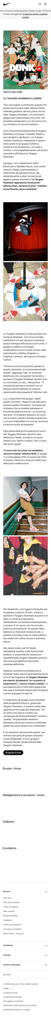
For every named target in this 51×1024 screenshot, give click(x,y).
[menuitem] (7, 988)
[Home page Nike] (7, 4)
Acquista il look (13, 752)
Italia (8, 975)
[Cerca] (39, 4)
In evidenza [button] (9, 848)
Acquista (25, 17)
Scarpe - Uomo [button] (12, 768)
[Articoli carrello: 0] (45, 4)
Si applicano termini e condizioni (35, 14)
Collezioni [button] (8, 822)
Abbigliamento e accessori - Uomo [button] (23, 795)
